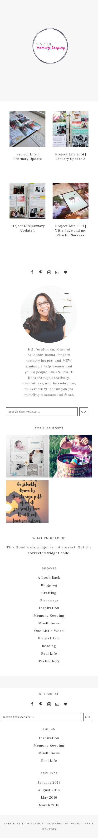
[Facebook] (32, 272)
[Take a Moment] (27, 502)
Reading (49, 646)
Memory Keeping (49, 615)
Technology (49, 661)
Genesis (49, 829)
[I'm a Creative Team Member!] (27, 457)
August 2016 (49, 790)
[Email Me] (57, 272)
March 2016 (49, 805)
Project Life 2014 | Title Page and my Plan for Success (70, 230)
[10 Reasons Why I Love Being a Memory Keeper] (70, 457)
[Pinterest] (40, 272)
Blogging (49, 585)
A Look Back (49, 577)
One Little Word (49, 631)
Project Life (49, 638)
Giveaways (49, 600)
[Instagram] (49, 272)
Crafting (49, 593)
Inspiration (49, 608)
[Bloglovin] (65, 272)
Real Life (49, 653)
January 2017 (49, 782)
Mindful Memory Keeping (49, 43)
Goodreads (25, 547)
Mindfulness (49, 623)
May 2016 (49, 797)
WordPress (80, 823)
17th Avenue (33, 823)
